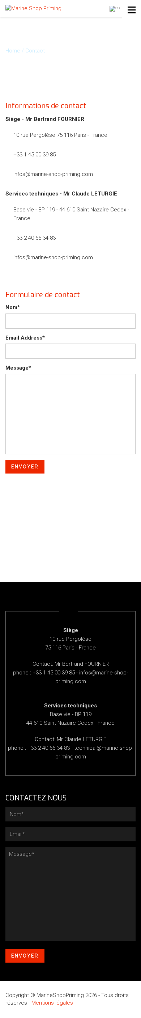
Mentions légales (52, 1003)
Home (12, 50)
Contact (35, 50)
